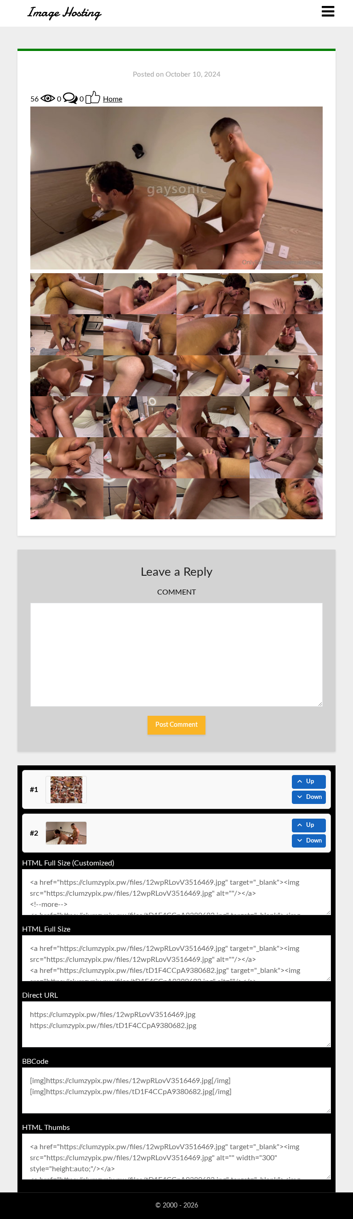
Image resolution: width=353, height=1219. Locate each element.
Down (314, 797)
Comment (176, 592)
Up (310, 782)
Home (112, 99)
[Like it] (92, 97)
